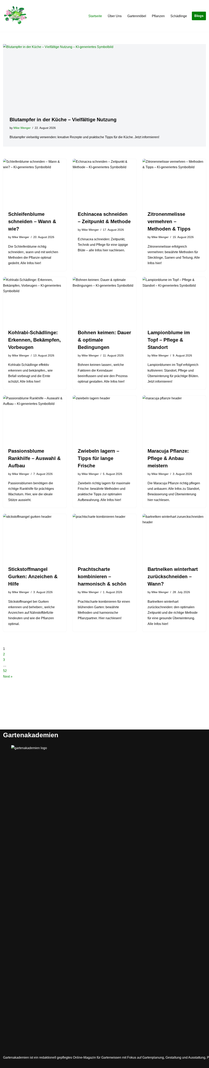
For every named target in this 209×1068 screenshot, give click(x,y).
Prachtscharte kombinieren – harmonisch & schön (102, 576)
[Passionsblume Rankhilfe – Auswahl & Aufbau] (35, 419)
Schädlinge (178, 16)
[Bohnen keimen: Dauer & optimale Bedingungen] (104, 301)
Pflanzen (158, 16)
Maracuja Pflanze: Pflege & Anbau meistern (168, 458)
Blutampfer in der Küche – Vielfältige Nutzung (63, 119)
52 (5, 671)
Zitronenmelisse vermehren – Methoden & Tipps (169, 221)
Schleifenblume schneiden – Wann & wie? (32, 221)
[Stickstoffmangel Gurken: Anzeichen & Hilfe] (35, 537)
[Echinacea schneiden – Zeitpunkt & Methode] (104, 182)
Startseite (95, 16)
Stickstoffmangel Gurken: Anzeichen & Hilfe (33, 576)
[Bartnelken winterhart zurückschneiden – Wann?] (174, 537)
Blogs (198, 16)
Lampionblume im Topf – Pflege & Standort (169, 340)
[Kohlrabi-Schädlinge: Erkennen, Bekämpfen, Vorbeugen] (35, 301)
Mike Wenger (22, 127)
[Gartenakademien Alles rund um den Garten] (15, 16)
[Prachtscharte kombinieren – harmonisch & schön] (104, 537)
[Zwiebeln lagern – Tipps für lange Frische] (104, 419)
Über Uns (115, 16)
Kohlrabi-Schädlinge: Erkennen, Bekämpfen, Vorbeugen (34, 340)
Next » (7, 676)
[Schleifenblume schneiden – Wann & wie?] (35, 182)
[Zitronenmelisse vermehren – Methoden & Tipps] (174, 182)
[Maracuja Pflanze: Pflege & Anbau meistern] (174, 419)
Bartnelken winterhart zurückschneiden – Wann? (173, 576)
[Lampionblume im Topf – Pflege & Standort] (174, 301)
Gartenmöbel (136, 16)
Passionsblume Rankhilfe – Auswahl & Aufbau (34, 458)
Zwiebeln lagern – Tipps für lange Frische (98, 458)
